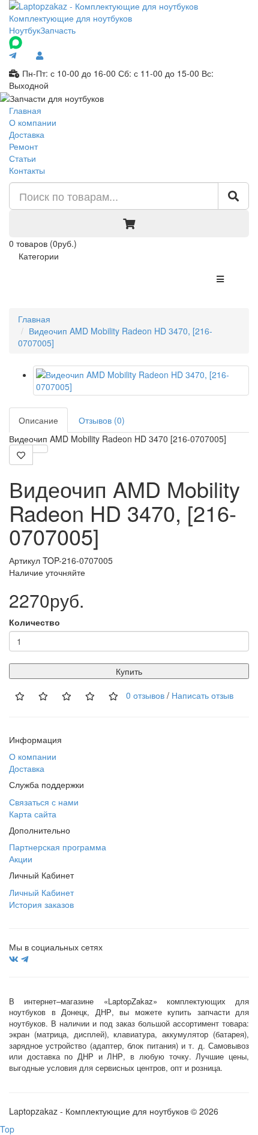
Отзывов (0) (102, 420)
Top (7, 1129)
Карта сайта (32, 814)
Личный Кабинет (41, 892)
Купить (129, 671)
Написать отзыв (202, 695)
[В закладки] (21, 455)
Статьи (22, 158)
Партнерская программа (57, 847)
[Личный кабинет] (39, 55)
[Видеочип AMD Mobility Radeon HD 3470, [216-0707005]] (141, 381)
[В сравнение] (40, 449)
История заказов (41, 904)
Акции (20, 859)
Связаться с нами (44, 802)
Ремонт (23, 146)
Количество (34, 622)
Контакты (27, 170)
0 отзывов (145, 695)
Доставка (26, 134)
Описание (38, 420)
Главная (25, 110)
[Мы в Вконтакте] (14, 959)
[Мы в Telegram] (24, 959)
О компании (32, 122)
